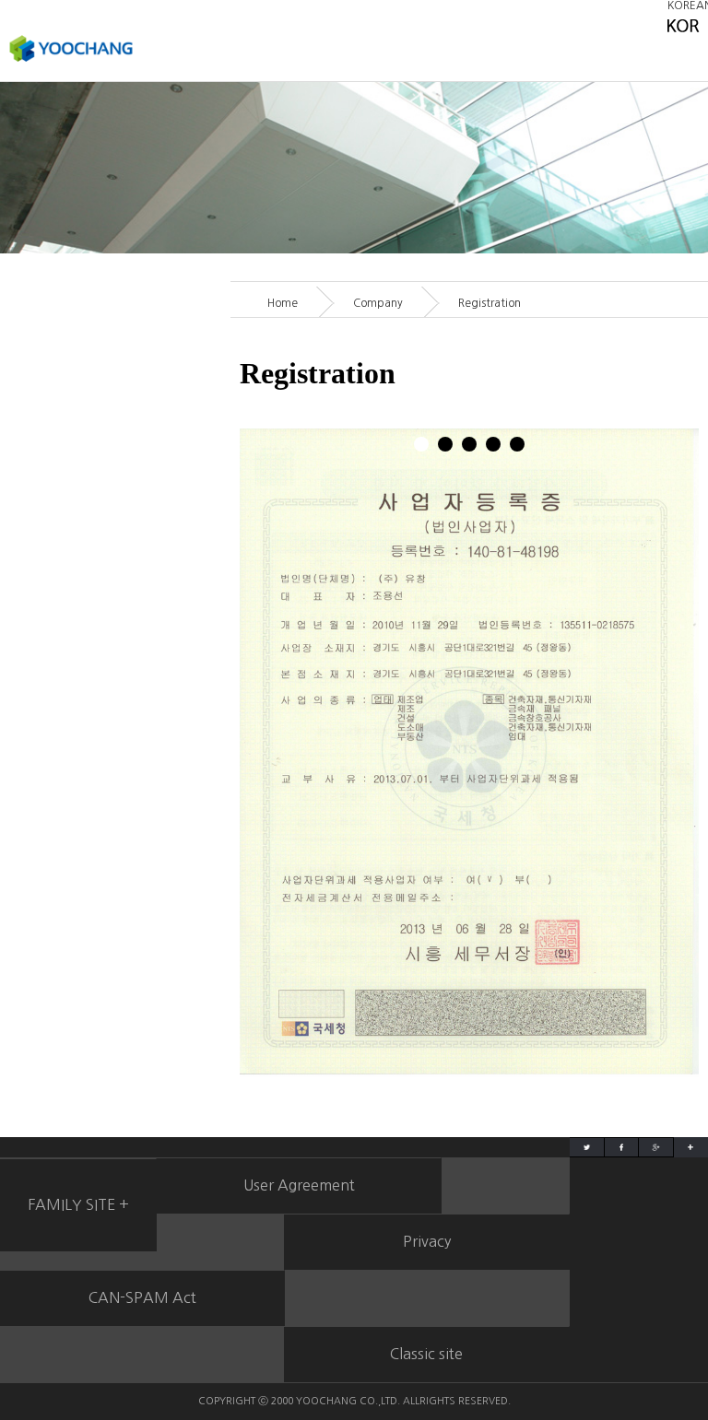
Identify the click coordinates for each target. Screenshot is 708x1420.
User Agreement (299, 1185)
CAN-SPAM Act (142, 1297)
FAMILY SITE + (78, 1204)
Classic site (426, 1353)
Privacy (427, 1241)
